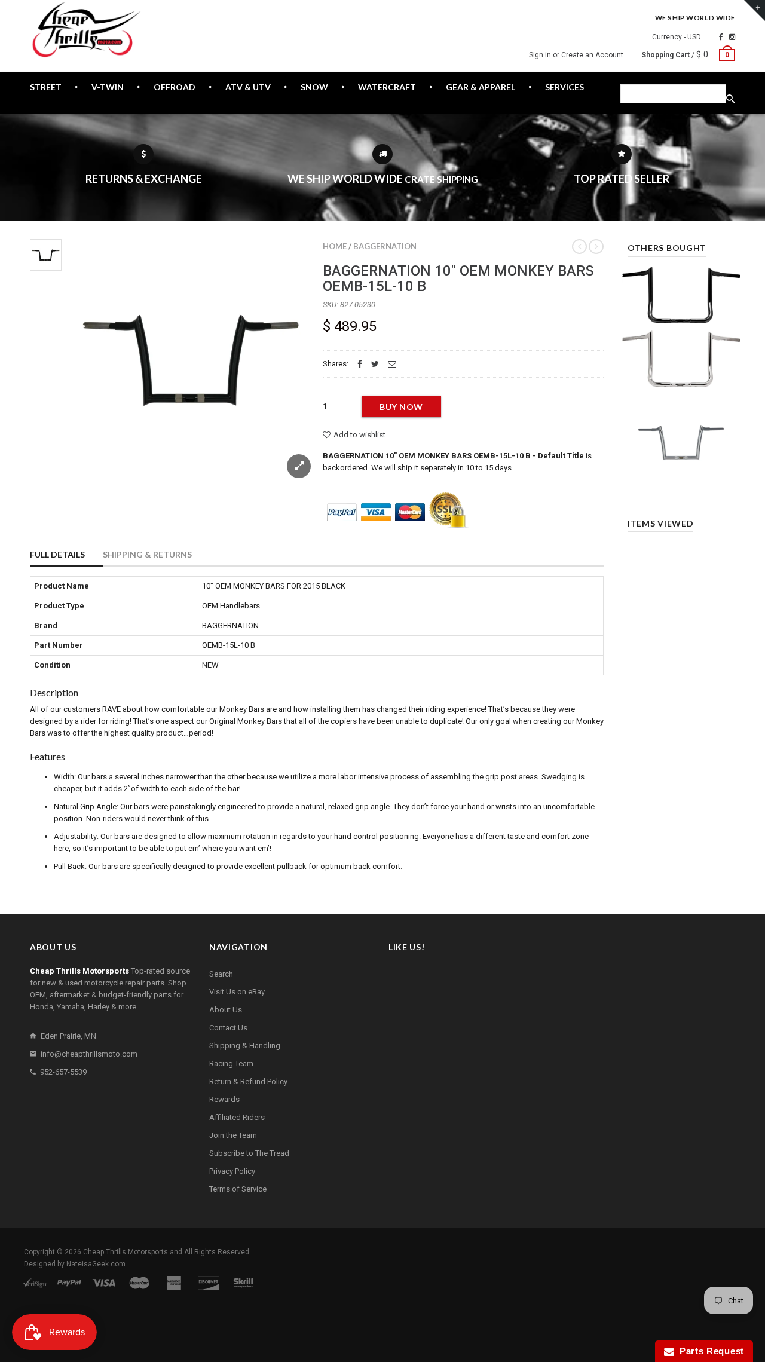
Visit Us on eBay (237, 991)
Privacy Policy (232, 1171)
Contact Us (228, 1027)
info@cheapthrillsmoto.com (89, 1053)
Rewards (224, 1099)
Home (335, 246)
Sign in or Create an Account (576, 55)
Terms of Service (238, 1189)
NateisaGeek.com (96, 1264)
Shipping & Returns (147, 554)
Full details (57, 554)
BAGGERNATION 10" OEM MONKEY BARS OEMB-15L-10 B (458, 278)
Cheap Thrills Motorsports (125, 1252)
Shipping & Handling (244, 1045)
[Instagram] (732, 37)
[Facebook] (721, 37)
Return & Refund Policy (248, 1081)
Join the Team (233, 1135)
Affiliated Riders (237, 1117)
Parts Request (709, 1351)
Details (684, 477)
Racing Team (231, 1063)
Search (221, 973)
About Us (225, 1009)
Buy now (401, 407)
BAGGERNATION (385, 246)
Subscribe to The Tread (249, 1153)
